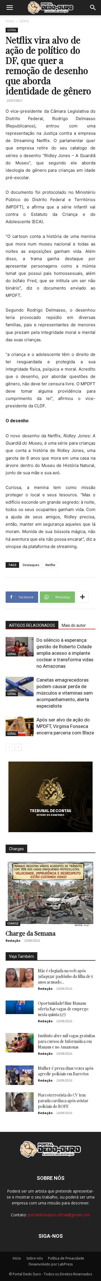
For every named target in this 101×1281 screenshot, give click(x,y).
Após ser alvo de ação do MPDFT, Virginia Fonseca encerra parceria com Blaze (65, 726)
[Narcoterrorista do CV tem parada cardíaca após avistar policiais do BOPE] (20, 1102)
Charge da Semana (31, 933)
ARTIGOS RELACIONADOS (32, 625)
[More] (82, 597)
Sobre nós (34, 1258)
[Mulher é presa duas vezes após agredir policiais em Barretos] (20, 1075)
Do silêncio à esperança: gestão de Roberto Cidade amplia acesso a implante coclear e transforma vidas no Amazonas (64, 653)
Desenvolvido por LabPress (51, 1264)
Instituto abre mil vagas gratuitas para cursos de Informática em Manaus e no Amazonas (66, 1041)
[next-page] (18, 747)
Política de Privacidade (66, 1258)
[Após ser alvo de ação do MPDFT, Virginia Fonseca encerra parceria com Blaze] (20, 726)
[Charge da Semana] (50, 893)
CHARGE (13, 923)
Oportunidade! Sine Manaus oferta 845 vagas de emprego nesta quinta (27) (63, 1009)
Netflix (50, 565)
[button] (10, 7)
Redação (13, 940)
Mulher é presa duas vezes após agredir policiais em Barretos (65, 1070)
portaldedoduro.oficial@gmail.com (59, 1214)
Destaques (31, 565)
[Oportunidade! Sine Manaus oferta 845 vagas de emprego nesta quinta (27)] (20, 1007)
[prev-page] (9, 747)
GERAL (24, 21)
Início (10, 21)
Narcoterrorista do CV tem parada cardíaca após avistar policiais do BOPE (63, 1100)
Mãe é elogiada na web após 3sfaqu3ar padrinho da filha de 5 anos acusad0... (65, 976)
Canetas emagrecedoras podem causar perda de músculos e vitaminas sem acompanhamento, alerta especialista (64, 693)
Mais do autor (74, 625)
